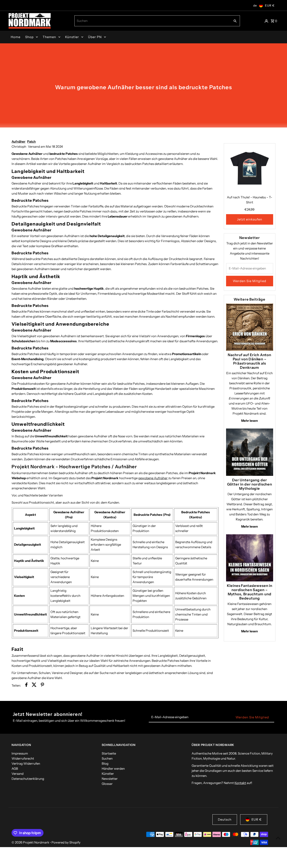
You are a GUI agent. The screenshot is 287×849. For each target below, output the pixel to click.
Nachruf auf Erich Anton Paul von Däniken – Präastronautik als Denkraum (249, 361)
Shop (29, 37)
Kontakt (240, 783)
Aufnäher (18, 141)
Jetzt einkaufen (249, 219)
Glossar (107, 784)
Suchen (107, 758)
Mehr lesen (249, 421)
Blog (105, 763)
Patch (31, 141)
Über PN (95, 37)
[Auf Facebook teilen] (26, 685)
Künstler (72, 37)
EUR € (270, 5)
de (255, 5)
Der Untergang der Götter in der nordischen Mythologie (249, 484)
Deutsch (225, 819)
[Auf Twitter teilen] (34, 685)
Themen (49, 37)
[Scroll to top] (278, 838)
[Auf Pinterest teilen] (42, 685)
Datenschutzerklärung (28, 779)
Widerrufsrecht (23, 758)
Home (15, 37)
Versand (18, 774)
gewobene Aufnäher (153, 478)
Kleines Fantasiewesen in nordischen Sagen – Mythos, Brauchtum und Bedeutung (249, 592)
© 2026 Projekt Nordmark (31, 842)
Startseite (109, 753)
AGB (15, 769)
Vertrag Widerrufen (26, 763)
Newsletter (110, 779)
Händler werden (113, 769)
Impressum (20, 753)
